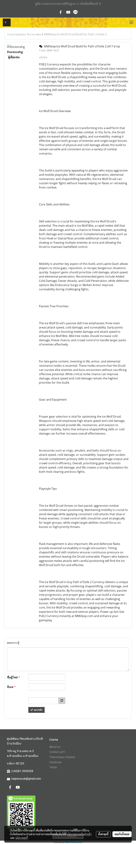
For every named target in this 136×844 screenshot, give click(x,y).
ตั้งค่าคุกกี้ (103, 834)
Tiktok (53, 767)
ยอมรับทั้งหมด (122, 834)
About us (54, 747)
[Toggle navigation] (131, 22)
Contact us (57, 752)
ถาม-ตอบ (35, 34)
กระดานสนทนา (17, 34)
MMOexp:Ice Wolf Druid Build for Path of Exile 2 (75, 34)
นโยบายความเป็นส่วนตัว (79, 834)
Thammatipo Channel (62, 757)
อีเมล (11, 687)
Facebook (55, 762)
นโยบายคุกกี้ (21, 837)
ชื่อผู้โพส (13, 677)
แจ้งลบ (43, 57)
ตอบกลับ (37, 710)
